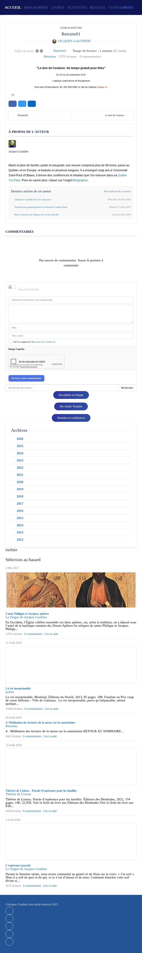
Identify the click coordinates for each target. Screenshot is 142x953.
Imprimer (59, 50)
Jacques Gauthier (74, 41)
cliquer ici (102, 87)
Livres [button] (57, 7)
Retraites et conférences (71, 417)
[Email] (9, 934)
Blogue (98, 7)
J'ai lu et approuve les (34, 341)
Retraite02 (23, 115)
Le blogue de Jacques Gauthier (26, 617)
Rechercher (127, 387)
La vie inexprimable (18, 688)
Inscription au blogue (71, 394)
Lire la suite (51, 634)
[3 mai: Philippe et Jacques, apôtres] (71, 589)
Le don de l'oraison (114, 115)
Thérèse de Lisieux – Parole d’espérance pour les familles (41, 790)
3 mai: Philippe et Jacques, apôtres (27, 613)
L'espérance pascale (18, 865)
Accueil (13, 7)
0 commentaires (90, 56)
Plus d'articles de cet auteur (117, 191)
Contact (117, 7)
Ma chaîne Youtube (71, 406)
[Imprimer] (9, 942)
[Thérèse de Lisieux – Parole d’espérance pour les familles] (71, 766)
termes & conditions (45, 341)
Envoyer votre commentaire (26, 378)
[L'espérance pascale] (71, 841)
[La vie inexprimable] (71, 664)
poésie (10, 692)
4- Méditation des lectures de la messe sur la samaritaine (40, 722)
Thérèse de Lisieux (18, 794)
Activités (77, 7)
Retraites (50, 56)
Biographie (36, 7)
